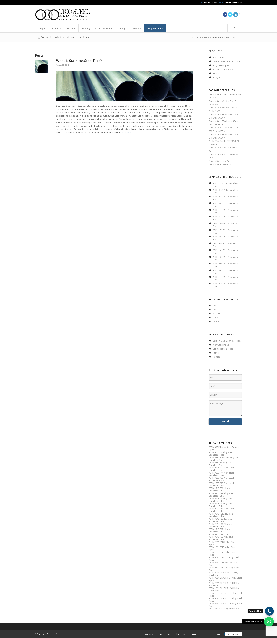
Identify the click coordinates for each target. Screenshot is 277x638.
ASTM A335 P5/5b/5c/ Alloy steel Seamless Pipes (224, 458)
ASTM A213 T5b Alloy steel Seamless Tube (221, 510)
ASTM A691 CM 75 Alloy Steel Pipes (222, 553)
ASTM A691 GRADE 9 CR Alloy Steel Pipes (225, 604)
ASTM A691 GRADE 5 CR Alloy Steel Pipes (225, 599)
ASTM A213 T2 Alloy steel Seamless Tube (220, 499)
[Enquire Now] (269, 611)
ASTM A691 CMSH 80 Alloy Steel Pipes (224, 569)
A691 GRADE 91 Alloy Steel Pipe (224, 608)
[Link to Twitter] (230, 14)
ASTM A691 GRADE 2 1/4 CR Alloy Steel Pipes (224, 589)
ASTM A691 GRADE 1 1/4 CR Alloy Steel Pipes (224, 584)
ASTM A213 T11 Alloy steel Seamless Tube (221, 525)
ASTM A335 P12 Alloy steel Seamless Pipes (221, 469)
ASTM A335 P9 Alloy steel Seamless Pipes (221, 463)
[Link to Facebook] (225, 14)
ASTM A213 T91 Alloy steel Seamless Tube (221, 489)
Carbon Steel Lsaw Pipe (220, 164)
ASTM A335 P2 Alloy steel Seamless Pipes (221, 453)
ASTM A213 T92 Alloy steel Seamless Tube (221, 494)
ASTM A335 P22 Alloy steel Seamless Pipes (221, 479)
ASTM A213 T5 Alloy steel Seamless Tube (220, 504)
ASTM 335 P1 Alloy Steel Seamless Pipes (225, 448)
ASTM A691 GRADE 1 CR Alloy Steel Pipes (225, 579)
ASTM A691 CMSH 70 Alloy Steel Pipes (224, 558)
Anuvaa (70, 634)
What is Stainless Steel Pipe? (79, 60)
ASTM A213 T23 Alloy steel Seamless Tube (221, 538)
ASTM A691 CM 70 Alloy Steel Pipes (222, 548)
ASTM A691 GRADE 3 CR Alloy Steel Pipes (225, 594)
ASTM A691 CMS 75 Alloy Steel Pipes (223, 563)
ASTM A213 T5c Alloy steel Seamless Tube (221, 515)
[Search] (234, 28)
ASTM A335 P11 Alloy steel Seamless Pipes (221, 474)
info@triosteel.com (233, 2)
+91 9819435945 (210, 2)
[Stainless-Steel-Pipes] (41, 66)
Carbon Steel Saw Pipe (220, 161)
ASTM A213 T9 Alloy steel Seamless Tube (220, 520)
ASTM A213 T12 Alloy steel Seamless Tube (221, 530)
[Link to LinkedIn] (235, 14)
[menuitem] (42, 28)
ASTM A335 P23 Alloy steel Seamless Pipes (221, 484)
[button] (269, 621)
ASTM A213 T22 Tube (219, 534)
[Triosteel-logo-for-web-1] (62, 14)
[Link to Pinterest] (239, 14)
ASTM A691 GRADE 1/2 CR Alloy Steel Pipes (223, 574)
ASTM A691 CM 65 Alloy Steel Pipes (222, 543)
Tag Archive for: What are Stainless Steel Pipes (63, 37)
